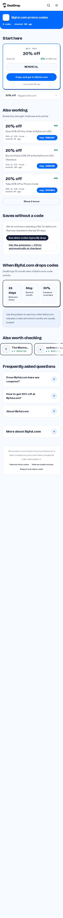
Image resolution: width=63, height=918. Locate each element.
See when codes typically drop (27, 237)
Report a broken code (31, 469)
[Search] (48, 5)
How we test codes (19, 464)
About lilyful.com (30, 411)
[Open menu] (56, 5)
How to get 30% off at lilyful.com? (30, 396)
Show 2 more (31, 201)
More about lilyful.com (30, 432)
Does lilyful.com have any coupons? (30, 379)
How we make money (42, 464)
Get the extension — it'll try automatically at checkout (25, 246)
